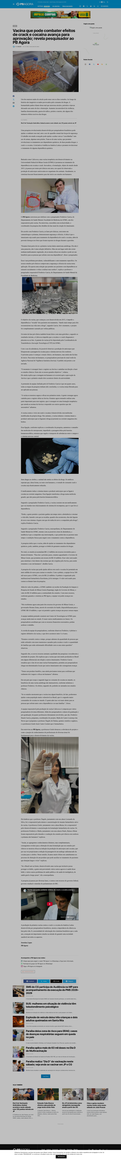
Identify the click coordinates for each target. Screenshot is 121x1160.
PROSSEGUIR (61, 1156)
